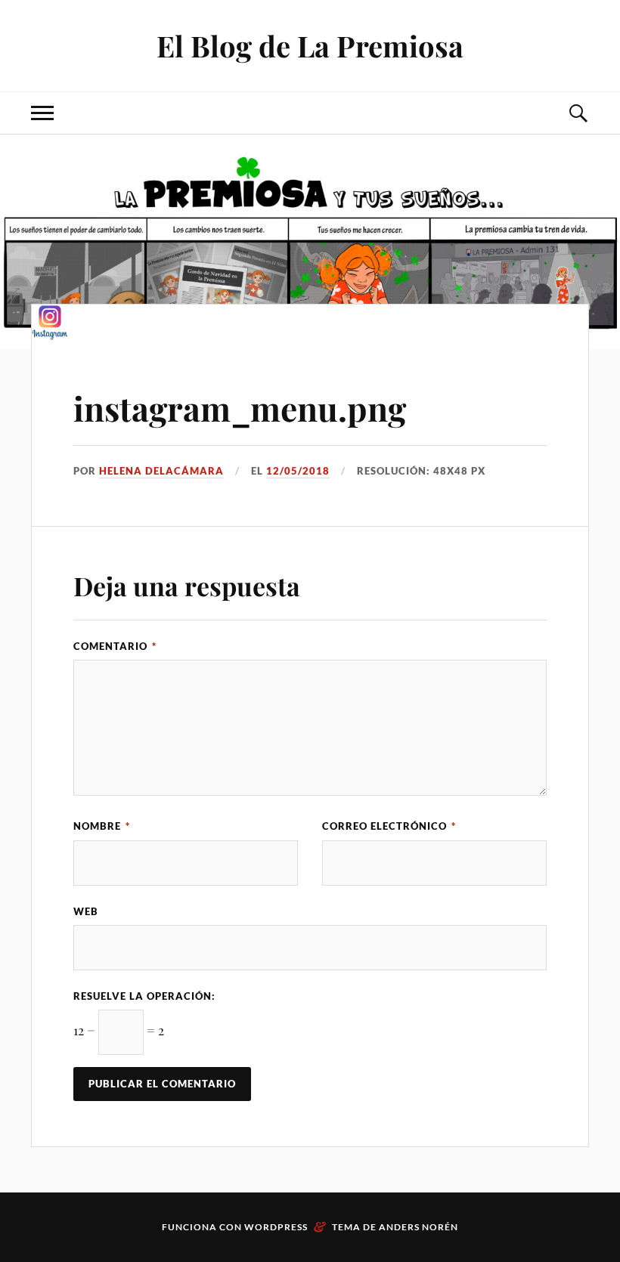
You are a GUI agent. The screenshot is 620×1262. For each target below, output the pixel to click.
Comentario (115, 646)
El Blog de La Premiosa (310, 45)
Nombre (101, 826)
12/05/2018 (298, 471)
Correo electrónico (389, 826)
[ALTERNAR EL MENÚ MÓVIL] (42, 113)
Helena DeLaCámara (161, 471)
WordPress (276, 1227)
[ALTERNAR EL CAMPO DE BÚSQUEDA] (577, 113)
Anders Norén (418, 1227)
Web (85, 911)
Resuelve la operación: (144, 996)
